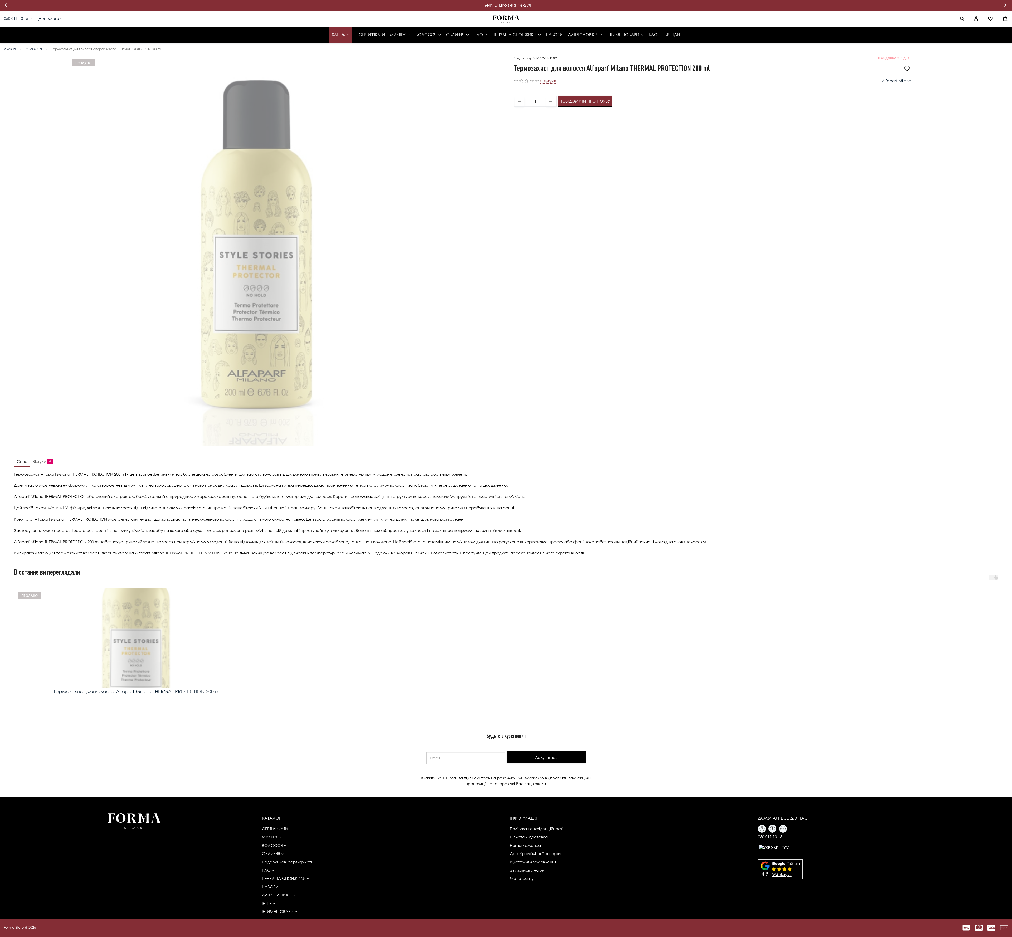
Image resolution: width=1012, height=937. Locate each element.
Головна (9, 49)
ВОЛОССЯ (34, 49)
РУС (785, 847)
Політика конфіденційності (536, 828)
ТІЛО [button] (267, 870)
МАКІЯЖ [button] (270, 837)
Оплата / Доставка (529, 837)
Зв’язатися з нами (527, 870)
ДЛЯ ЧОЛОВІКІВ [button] (277, 894)
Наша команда (525, 845)
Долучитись (546, 757)
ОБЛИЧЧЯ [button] (271, 853)
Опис (22, 461)
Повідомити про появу (584, 100)
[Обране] (990, 18)
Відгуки (41, 461)
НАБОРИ (270, 886)
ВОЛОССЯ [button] (273, 845)
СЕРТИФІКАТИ (275, 828)
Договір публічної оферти (535, 853)
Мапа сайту (522, 878)
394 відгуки (782, 874)
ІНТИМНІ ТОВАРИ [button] (278, 911)
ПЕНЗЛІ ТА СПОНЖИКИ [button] (284, 878)
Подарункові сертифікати (287, 862)
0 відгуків (548, 80)
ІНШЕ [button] (267, 903)
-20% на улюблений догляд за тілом (508, 5)
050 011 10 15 (16, 18)
